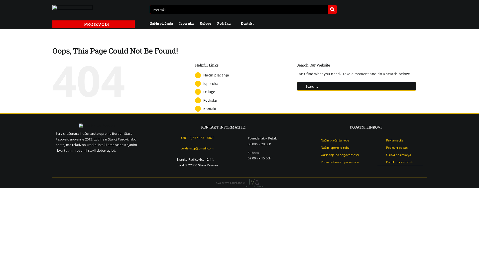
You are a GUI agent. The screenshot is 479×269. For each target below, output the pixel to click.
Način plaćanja (216, 75)
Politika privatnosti (399, 162)
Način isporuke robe (335, 147)
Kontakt (209, 108)
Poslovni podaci (397, 147)
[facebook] (405, 170)
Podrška (210, 100)
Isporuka (210, 83)
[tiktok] (421, 170)
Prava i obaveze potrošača (340, 162)
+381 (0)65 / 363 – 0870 (198, 138)
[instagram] (413, 170)
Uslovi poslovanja (398, 155)
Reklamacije (394, 140)
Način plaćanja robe (335, 140)
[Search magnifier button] (332, 9)
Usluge (209, 91)
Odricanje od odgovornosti (340, 155)
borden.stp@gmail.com (197, 148)
